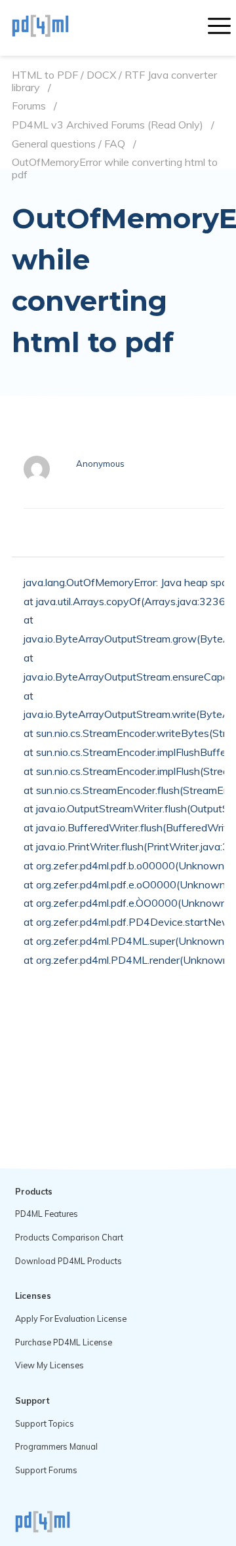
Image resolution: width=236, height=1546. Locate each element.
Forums (29, 106)
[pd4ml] (54, 27)
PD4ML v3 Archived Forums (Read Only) (107, 125)
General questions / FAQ (68, 144)
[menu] (219, 27)
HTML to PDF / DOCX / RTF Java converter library (114, 81)
